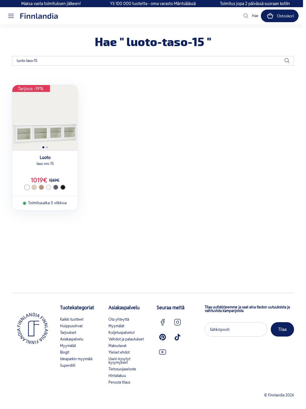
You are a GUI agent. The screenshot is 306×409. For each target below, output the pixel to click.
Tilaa (282, 329)
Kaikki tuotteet (71, 319)
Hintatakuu (117, 375)
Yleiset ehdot (119, 352)
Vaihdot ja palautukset (126, 339)
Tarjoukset (68, 332)
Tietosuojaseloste (122, 369)
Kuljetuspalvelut (121, 332)
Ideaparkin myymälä (76, 359)
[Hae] (287, 60)
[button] (11, 15)
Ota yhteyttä (118, 319)
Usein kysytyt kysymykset (119, 361)
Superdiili (67, 365)
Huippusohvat (71, 326)
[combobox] (153, 61)
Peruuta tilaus (119, 382)
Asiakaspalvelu (71, 339)
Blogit (64, 352)
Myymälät (68, 345)
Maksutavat (117, 345)
